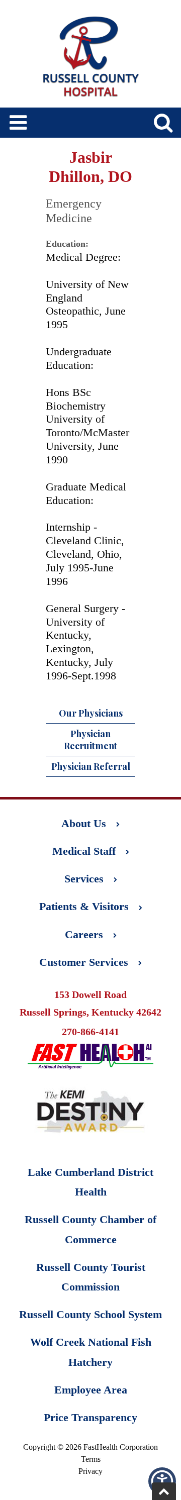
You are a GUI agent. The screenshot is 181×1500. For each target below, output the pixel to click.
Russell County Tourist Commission (90, 1277)
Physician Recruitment (90, 740)
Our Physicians (91, 713)
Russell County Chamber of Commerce (90, 1229)
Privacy (90, 1471)
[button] (162, 1481)
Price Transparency (90, 1417)
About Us (83, 823)
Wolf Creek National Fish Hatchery (90, 1352)
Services (84, 878)
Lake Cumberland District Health (90, 1182)
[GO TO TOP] (164, 1491)
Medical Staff (84, 851)
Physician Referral (90, 766)
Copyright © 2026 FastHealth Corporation (90, 1447)
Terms (91, 1459)
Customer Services (83, 962)
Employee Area (90, 1389)
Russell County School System (90, 1314)
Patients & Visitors (84, 906)
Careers (84, 934)
